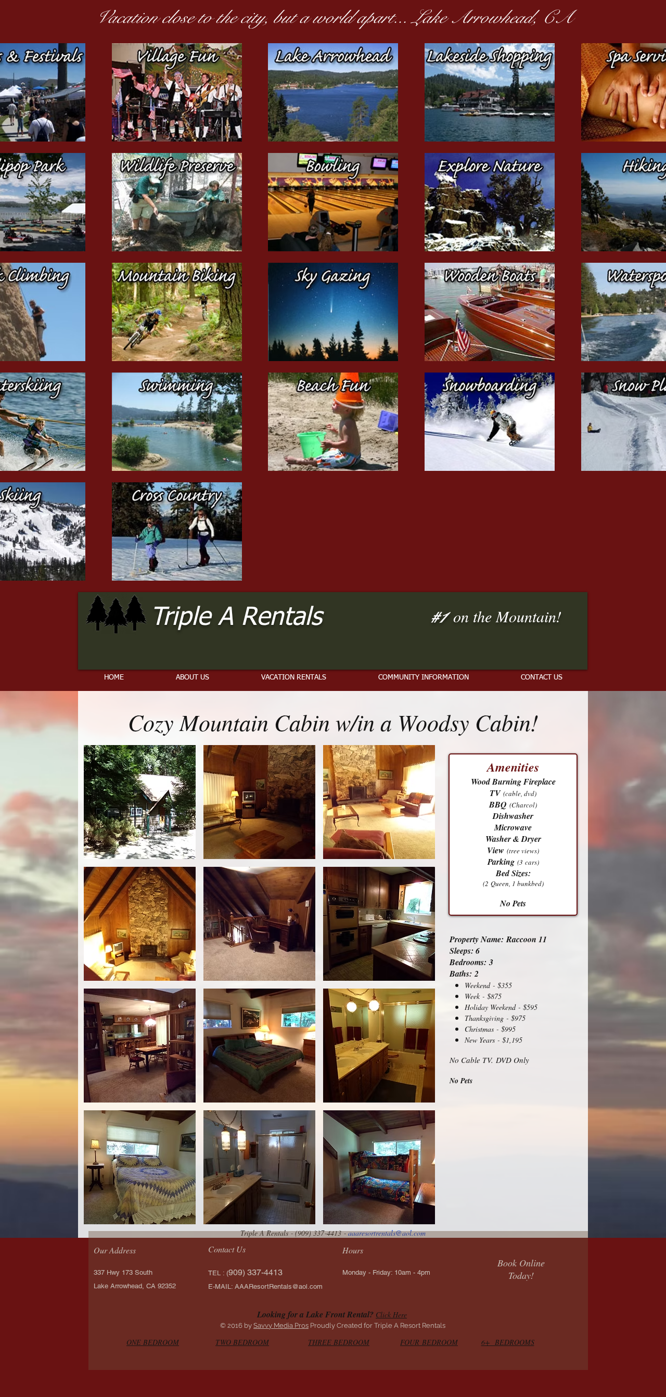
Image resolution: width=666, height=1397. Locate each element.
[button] (140, 802)
